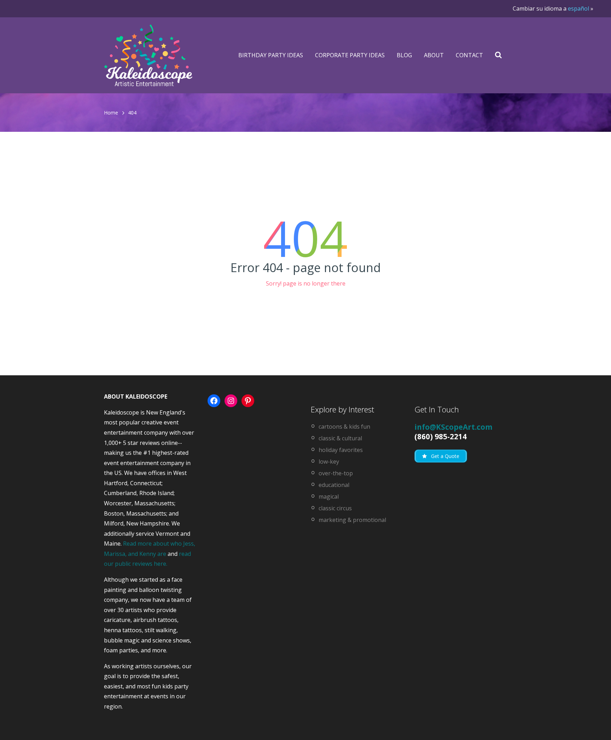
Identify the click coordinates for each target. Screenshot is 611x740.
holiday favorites (341, 450)
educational (334, 485)
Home (111, 112)
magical (329, 496)
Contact (469, 55)
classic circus (335, 508)
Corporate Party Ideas (350, 55)
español (578, 8)
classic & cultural (340, 438)
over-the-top (336, 473)
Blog (404, 55)
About (434, 55)
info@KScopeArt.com (453, 427)
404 (132, 112)
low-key (329, 461)
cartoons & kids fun (344, 426)
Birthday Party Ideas (270, 55)
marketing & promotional (352, 520)
